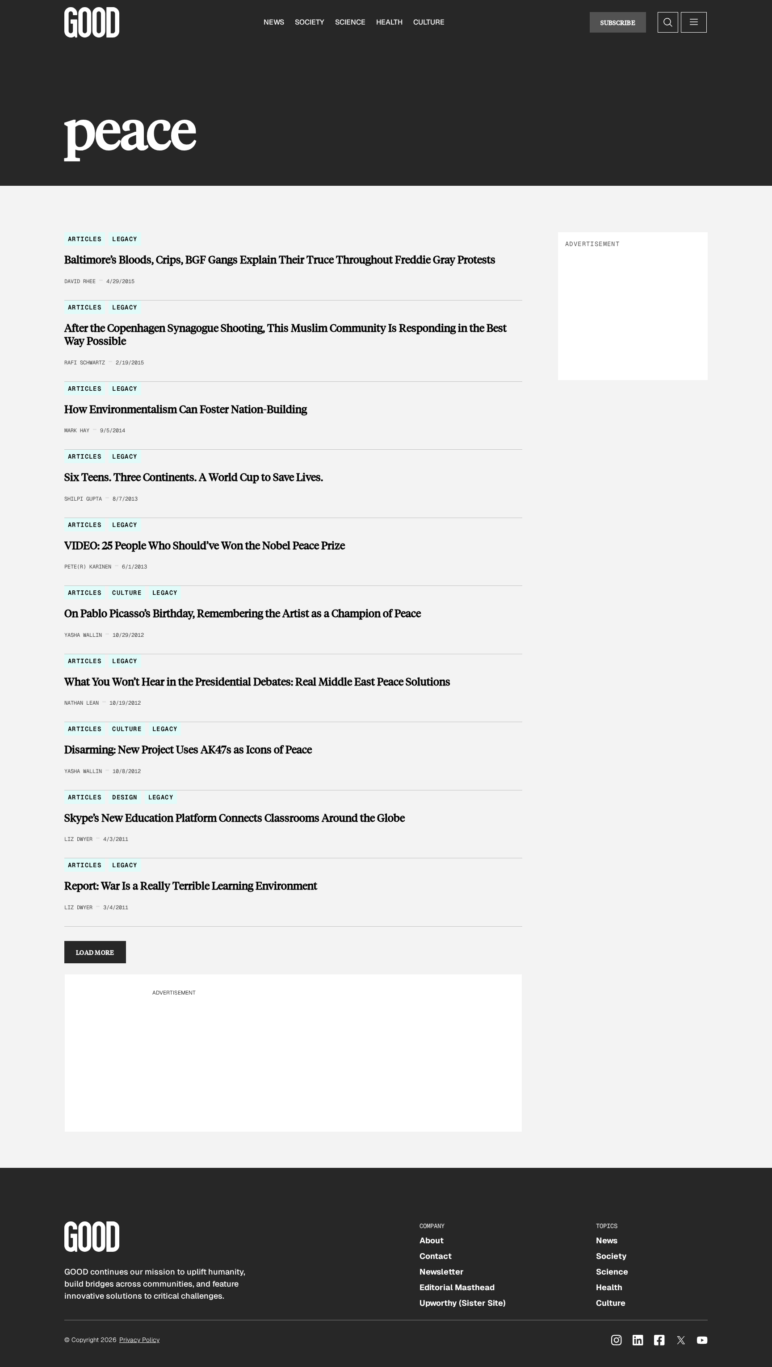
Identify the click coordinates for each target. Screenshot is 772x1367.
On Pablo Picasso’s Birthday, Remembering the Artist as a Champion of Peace (242, 613)
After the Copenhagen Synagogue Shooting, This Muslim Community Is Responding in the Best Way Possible (285, 334)
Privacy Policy (139, 1340)
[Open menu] (694, 22)
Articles (84, 239)
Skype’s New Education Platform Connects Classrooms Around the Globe (234, 817)
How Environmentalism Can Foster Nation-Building (185, 409)
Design (124, 797)
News (274, 22)
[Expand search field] (668, 22)
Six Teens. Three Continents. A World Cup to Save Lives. (193, 477)
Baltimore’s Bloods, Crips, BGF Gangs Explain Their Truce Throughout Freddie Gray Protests (279, 259)
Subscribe (617, 22)
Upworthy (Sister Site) (463, 1303)
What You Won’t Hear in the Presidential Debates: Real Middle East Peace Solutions (257, 681)
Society (309, 22)
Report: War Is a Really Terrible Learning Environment (190, 885)
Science (350, 22)
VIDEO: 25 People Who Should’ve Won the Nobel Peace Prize (204, 545)
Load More (95, 952)
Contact (436, 1256)
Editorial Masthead (457, 1287)
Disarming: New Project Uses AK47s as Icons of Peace (188, 749)
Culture (429, 22)
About (432, 1240)
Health (389, 22)
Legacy (124, 239)
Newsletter (442, 1272)
